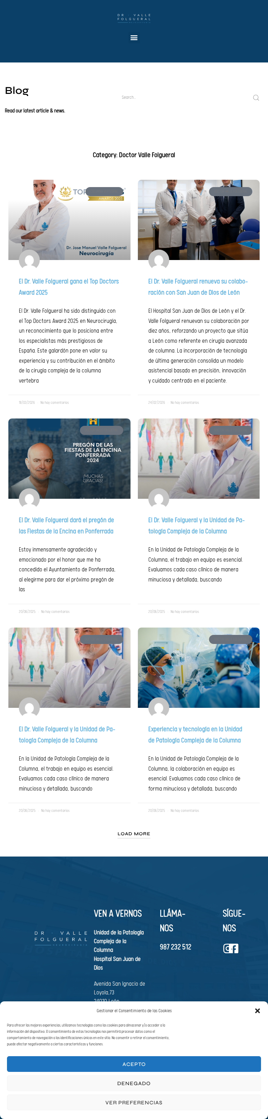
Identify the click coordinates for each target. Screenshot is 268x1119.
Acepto (134, 1064)
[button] (257, 1010)
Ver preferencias (134, 1102)
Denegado (134, 1083)
